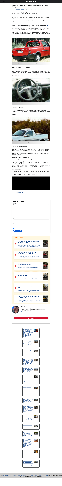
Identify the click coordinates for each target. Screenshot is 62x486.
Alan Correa (18, 9)
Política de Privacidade (22, 475)
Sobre (11, 475)
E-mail (14, 218)
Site (13, 223)
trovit (23, 192)
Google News (41, 475)
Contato (25, 311)
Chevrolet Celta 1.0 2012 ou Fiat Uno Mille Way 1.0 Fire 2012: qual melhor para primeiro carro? (28, 370)
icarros (19, 192)
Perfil (22, 311)
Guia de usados (6, 475)
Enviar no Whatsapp (31, 318)
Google (36, 475)
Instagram (29, 311)
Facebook (32, 475)
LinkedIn (33, 311)
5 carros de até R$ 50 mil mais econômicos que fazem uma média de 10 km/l (28, 401)
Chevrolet (22, 9)
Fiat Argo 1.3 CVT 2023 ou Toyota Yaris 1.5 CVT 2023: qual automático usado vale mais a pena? (28, 434)
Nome (14, 214)
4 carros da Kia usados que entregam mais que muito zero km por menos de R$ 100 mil (28, 427)
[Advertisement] (31, 183)
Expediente (15, 475)
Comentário (15, 203)
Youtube (46, 475)
